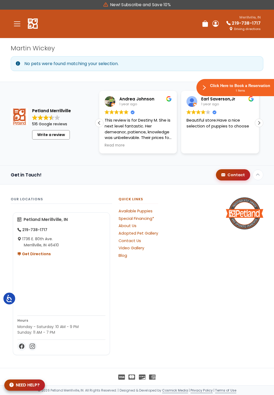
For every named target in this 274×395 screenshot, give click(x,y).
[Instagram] (32, 346)
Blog (123, 255)
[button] (259, 123)
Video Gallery (131, 248)
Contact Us (130, 240)
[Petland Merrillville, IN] (33, 23)
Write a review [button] (51, 134)
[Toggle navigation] (17, 23)
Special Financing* (136, 218)
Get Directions (36, 254)
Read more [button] (115, 145)
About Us (127, 225)
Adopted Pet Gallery (138, 233)
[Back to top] (258, 175)
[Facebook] (21, 346)
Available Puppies (136, 211)
